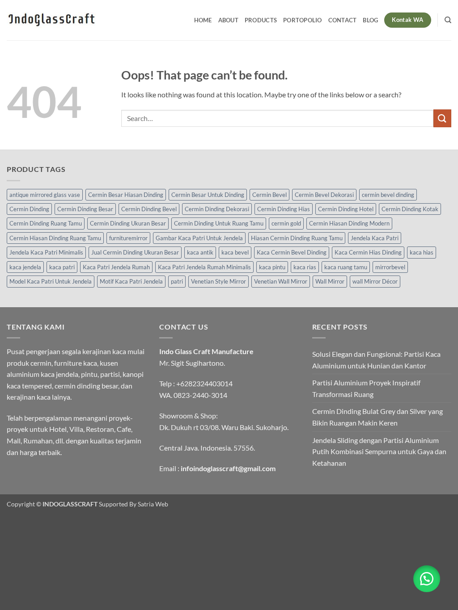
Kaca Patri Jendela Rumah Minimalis (204, 267)
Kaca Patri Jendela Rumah (116, 267)
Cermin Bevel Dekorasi (324, 194)
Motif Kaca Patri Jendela (131, 281)
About (228, 20)
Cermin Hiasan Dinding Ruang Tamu (55, 238)
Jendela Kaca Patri (375, 238)
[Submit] (442, 118)
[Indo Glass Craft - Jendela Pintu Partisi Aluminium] (51, 20)
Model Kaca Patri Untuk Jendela (50, 281)
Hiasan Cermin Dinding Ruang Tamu (297, 238)
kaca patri (62, 267)
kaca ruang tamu (345, 267)
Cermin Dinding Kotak (410, 209)
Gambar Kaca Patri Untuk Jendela (199, 238)
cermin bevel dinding (388, 194)
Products (261, 20)
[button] (426, 578)
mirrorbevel (390, 267)
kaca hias (421, 252)
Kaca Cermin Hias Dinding (368, 252)
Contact (342, 20)
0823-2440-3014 (200, 395)
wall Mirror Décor (375, 281)
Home (203, 20)
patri (177, 281)
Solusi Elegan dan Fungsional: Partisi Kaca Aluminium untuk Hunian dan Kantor (376, 360)
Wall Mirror (329, 281)
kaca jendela (25, 267)
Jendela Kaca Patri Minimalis (46, 252)
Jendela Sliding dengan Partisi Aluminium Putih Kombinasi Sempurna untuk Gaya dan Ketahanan (379, 451)
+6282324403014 (204, 383)
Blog (370, 20)
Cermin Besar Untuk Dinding (207, 194)
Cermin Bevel (269, 194)
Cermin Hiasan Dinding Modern (349, 223)
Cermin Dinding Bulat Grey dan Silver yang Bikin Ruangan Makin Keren (377, 417)
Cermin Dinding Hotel (345, 209)
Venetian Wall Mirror (280, 281)
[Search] (448, 20)
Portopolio (302, 20)
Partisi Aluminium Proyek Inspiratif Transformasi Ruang (366, 388)
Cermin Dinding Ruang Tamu (45, 223)
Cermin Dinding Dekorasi (217, 209)
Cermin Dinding (29, 209)
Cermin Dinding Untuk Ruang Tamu (218, 223)
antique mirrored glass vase (44, 194)
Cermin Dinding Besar (85, 209)
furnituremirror (128, 238)
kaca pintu (272, 267)
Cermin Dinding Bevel (149, 209)
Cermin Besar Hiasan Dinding (125, 194)
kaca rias (304, 267)
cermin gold (286, 223)
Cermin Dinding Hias (283, 209)
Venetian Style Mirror (218, 281)
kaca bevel (235, 252)
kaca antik (200, 252)
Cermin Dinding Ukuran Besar (128, 223)
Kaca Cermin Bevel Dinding (292, 252)
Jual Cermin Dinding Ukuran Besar (135, 252)
